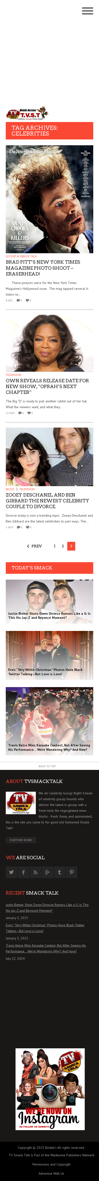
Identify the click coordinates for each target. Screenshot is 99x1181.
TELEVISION (13, 375)
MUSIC (10, 489)
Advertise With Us (51, 1173)
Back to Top (47, 766)
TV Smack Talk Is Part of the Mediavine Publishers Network (51, 1155)
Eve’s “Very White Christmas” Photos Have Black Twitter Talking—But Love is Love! (45, 928)
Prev (36, 546)
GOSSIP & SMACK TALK (21, 256)
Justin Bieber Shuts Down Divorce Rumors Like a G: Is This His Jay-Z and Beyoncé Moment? (47, 908)
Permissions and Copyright (51, 1164)
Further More (21, 840)
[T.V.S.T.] (28, 113)
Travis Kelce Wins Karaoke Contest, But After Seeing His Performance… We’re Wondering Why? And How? (46, 948)
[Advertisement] (49, 52)
